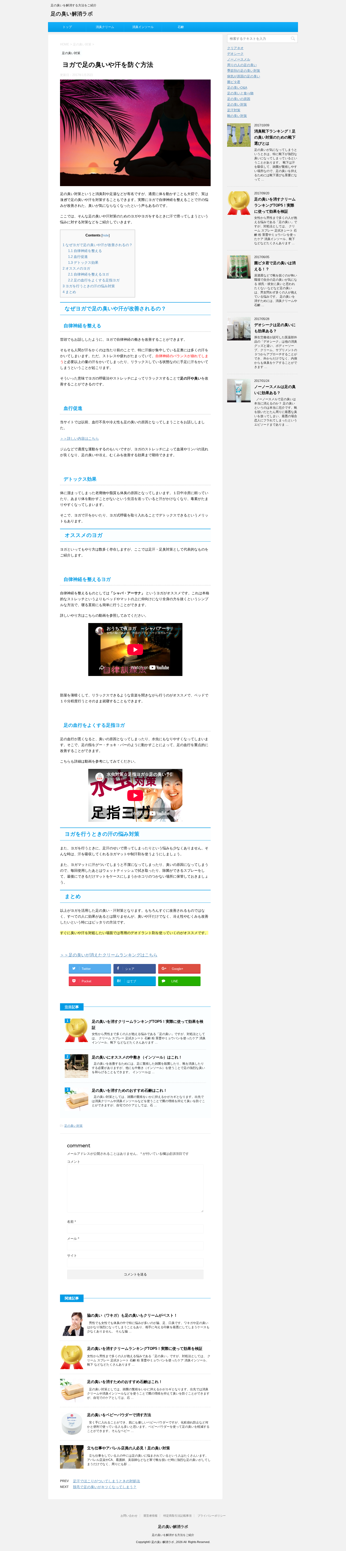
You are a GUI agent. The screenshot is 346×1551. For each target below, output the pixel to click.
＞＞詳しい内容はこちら (79, 438)
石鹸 (181, 27)
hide (105, 235)
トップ (67, 27)
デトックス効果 (83, 262)
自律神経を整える (85, 251)
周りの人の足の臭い (242, 65)
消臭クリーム (105, 27)
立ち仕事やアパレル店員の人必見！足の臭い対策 (128, 1448)
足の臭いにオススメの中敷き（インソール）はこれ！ (137, 1057)
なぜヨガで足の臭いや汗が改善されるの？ (98, 245)
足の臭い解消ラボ (72, 14)
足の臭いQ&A (237, 87)
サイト (72, 1255)
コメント (73, 1161)
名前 (71, 1221)
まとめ (69, 292)
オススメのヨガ (76, 268)
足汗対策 (233, 110)
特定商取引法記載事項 (177, 1515)
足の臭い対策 (73, 1125)
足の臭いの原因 (238, 99)
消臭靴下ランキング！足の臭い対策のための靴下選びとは (275, 137)
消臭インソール (143, 27)
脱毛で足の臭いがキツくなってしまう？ (105, 1487)
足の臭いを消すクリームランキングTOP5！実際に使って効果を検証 (144, 1349)
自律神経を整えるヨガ (88, 274)
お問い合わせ (129, 1515)
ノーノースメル (238, 59)
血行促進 (78, 257)
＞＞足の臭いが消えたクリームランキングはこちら (108, 955)
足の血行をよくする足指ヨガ (94, 280)
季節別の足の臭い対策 (243, 70)
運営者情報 (150, 1515)
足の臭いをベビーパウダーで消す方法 (119, 1415)
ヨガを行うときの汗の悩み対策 (89, 286)
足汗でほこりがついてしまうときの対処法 (106, 1481)
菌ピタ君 (233, 82)
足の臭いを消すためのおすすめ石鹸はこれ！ (129, 1090)
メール (73, 1238)
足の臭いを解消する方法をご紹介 (173, 1535)
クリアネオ (235, 48)
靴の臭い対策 (237, 116)
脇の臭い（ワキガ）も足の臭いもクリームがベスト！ (132, 1315)
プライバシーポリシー (211, 1515)
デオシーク (235, 54)
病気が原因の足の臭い (243, 76)
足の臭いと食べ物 (240, 93)
